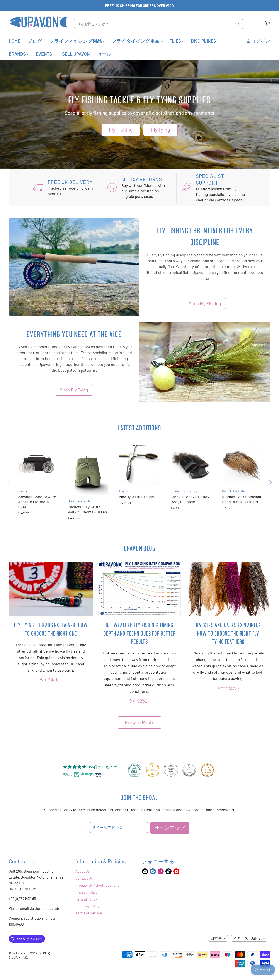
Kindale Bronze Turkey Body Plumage (190, 499)
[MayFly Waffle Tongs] (139, 465)
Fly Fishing (121, 130)
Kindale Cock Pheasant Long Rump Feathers (242, 499)
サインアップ (169, 828)
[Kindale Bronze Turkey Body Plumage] (191, 465)
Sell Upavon (76, 54)
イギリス (247, 938)
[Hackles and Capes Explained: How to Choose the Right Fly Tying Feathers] (228, 589)
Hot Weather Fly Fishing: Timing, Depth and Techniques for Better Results (140, 633)
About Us (82, 871)
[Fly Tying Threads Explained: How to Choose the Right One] (51, 589)
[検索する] (237, 24)
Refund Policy (86, 899)
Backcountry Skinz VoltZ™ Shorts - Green (87, 509)
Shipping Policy (87, 906)
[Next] (270, 482)
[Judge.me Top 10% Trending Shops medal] (207, 770)
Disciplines (204, 40)
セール (104, 54)
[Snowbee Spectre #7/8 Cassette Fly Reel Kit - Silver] (36, 465)
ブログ (35, 40)
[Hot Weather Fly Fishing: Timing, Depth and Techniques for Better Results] (139, 589)
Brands (18, 54)
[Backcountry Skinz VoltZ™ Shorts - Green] (88, 470)
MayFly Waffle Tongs (136, 496)
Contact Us (84, 878)
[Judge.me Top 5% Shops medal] (189, 770)
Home (14, 40)
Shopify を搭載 (18, 957)
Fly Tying (160, 130)
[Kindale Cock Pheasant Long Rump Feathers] (242, 465)
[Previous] (8, 482)
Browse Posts (139, 722)
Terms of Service (88, 913)
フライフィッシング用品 (76, 40)
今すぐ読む (50, 679)
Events (44, 54)
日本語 (216, 938)
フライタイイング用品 (136, 40)
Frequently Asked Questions (97, 885)
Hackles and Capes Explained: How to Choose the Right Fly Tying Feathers (228, 633)
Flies (175, 40)
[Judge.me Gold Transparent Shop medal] (153, 770)
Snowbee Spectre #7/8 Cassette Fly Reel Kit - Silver (36, 501)
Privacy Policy (86, 892)
